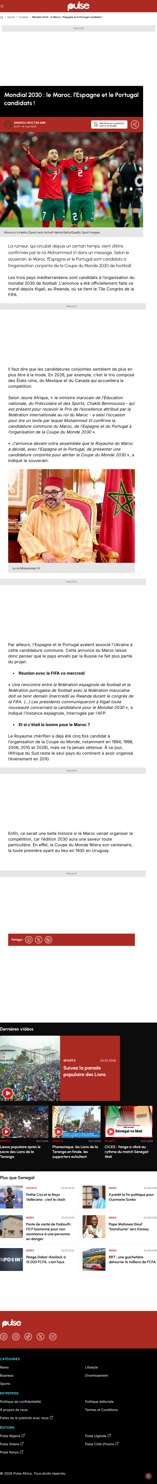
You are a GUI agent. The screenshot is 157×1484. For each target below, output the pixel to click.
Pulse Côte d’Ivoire (99, 1444)
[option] (24, 1137)
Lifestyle (91, 1367)
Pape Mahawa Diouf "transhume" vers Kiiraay (129, 1226)
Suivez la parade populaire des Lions (84, 1071)
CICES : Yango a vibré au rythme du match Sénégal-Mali (127, 1152)
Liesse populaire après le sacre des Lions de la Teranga (20, 1152)
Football (23, 17)
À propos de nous (14, 1410)
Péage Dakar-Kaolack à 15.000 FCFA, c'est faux (46, 1259)
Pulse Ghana (9, 1444)
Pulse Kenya (9, 1452)
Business (6, 1375)
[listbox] (78, 1136)
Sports (11, 17)
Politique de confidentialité (20, 1402)
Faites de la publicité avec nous (24, 1418)
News (30, 1217)
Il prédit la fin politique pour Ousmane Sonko (131, 1197)
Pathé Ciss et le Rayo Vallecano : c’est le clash (45, 1197)
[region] (78, 1136)
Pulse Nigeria (10, 1436)
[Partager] (135, 124)
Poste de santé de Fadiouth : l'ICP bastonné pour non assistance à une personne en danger (49, 1231)
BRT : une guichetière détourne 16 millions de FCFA (132, 1259)
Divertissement (96, 1375)
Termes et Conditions (101, 1410)
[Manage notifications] (148, 1476)
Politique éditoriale (99, 1402)
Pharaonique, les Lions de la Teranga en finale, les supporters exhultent (75, 1152)
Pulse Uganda (95, 1436)
